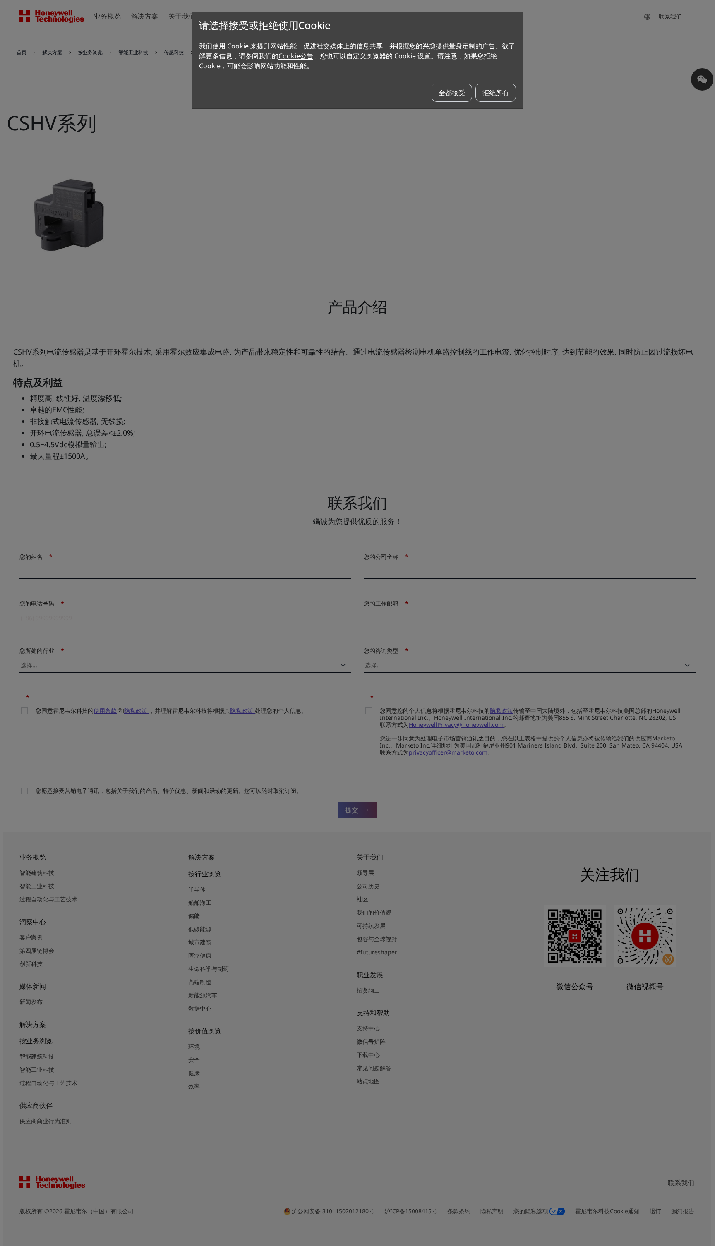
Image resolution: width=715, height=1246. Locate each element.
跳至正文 (27, 41)
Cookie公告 (295, 55)
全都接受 (452, 92)
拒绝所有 (495, 92)
